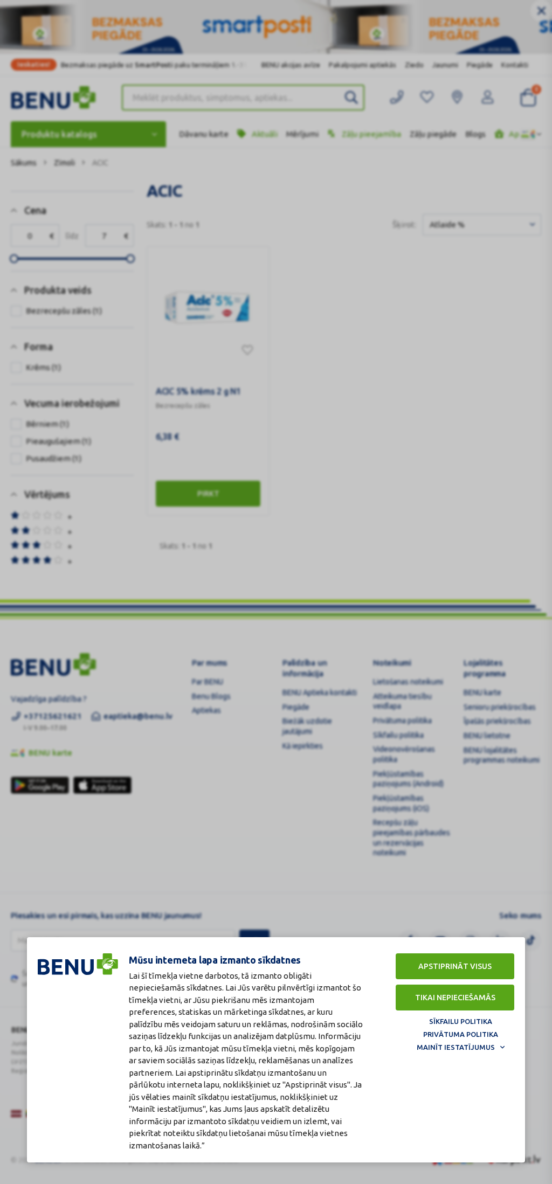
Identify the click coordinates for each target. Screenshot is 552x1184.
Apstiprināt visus (455, 966)
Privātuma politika (460, 1034)
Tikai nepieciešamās (455, 997)
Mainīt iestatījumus (456, 1047)
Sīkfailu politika (460, 1021)
